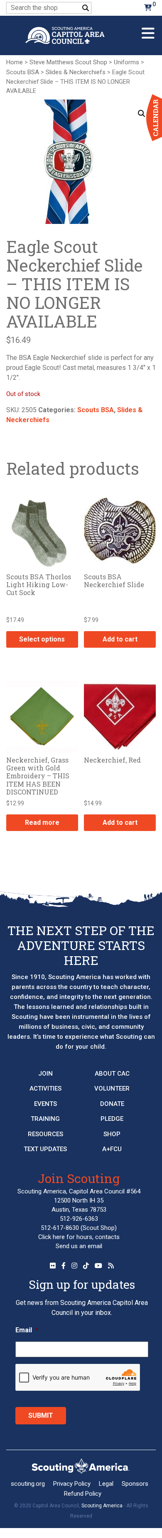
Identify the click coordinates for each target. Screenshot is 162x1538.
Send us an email (79, 1246)
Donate (112, 1104)
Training (45, 1119)
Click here (51, 1237)
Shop (111, 1134)
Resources (45, 1134)
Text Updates (45, 1149)
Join (45, 1073)
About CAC (112, 1073)
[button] (141, 113)
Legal (106, 1483)
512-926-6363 (79, 1218)
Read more (42, 822)
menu (148, 29)
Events (45, 1104)
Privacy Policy (72, 1483)
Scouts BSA (22, 72)
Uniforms (126, 62)
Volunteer (112, 1088)
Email (26, 1330)
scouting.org (28, 1483)
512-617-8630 (60, 1228)
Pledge (112, 1119)
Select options (42, 639)
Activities (45, 1088)
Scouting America (102, 1506)
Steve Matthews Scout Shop (68, 62)
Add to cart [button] (120, 639)
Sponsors (135, 1483)
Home (14, 62)
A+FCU (112, 1149)
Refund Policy (82, 1493)
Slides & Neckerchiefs (76, 72)
